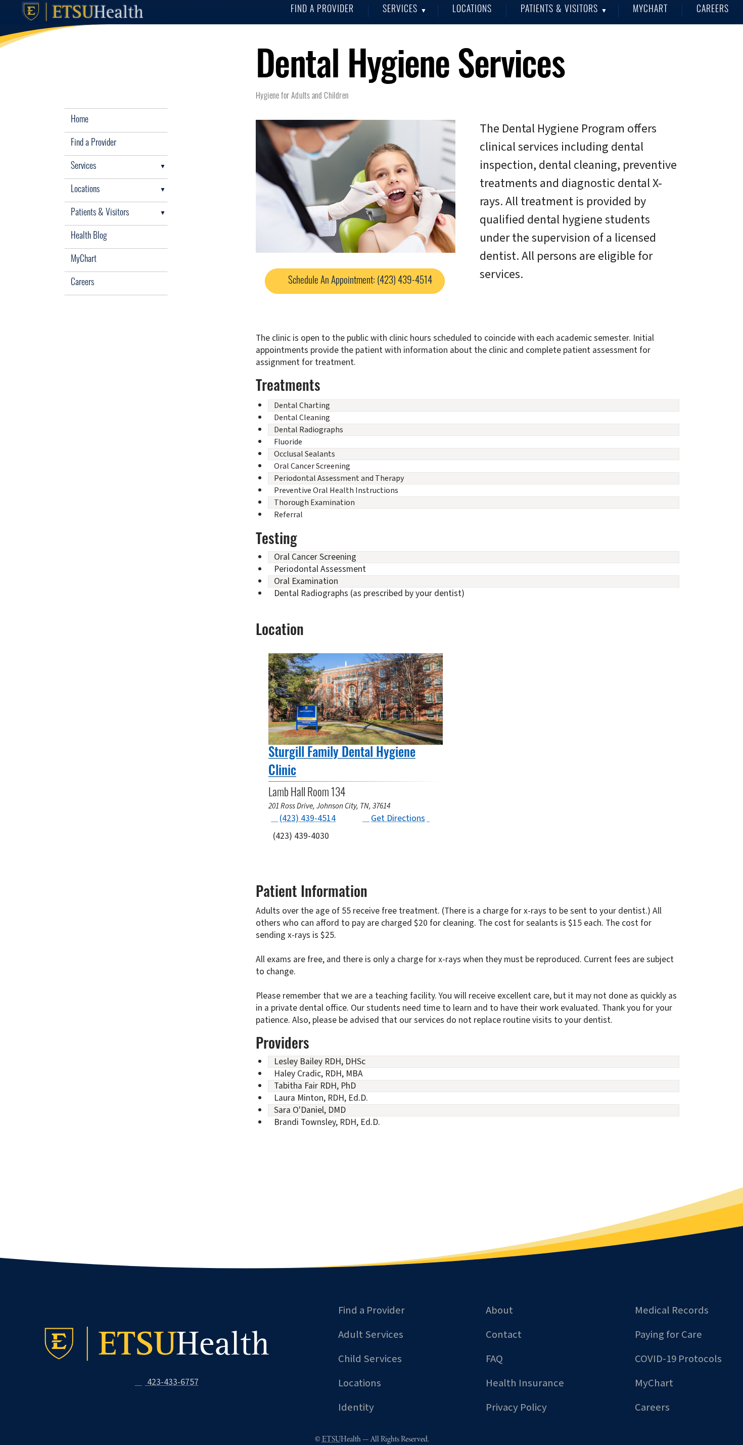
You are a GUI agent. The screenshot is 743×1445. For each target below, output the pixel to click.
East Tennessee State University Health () (85, 12)
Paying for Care (668, 1334)
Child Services (370, 1358)
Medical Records (672, 1310)
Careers (712, 10)
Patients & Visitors (559, 10)
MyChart (650, 10)
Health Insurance (525, 1383)
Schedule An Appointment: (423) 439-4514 (360, 281)
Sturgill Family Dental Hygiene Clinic (341, 762)
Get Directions (397, 818)
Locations (472, 10)
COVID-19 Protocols (678, 1358)
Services (400, 10)
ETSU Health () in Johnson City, (159, 1345)
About (499, 1310)
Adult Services (370, 1334)
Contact (504, 1334)
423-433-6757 (172, 1382)
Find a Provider (322, 10)
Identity (356, 1407)
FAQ (494, 1358)
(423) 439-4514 (308, 818)
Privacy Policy (516, 1407)
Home (79, 120)
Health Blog (89, 236)
